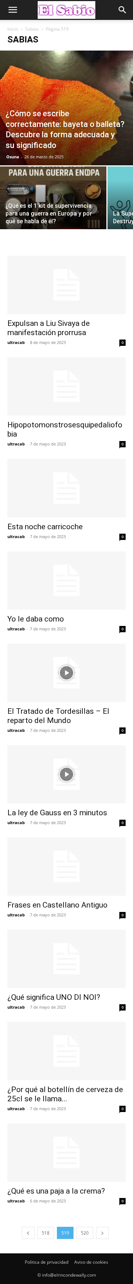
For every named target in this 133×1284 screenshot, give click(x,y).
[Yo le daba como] (66, 580)
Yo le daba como (35, 619)
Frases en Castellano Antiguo (57, 905)
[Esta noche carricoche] (66, 488)
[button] (12, 10)
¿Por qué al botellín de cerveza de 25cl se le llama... (65, 1094)
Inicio (12, 29)
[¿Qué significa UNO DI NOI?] (66, 959)
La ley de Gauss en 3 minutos (57, 812)
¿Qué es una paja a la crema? (56, 1191)
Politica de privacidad (46, 1262)
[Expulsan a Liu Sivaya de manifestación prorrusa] (66, 285)
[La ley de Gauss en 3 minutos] (66, 774)
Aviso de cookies (91, 1262)
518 (46, 1233)
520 (85, 1233)
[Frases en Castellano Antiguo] (66, 866)
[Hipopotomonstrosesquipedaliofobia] (66, 386)
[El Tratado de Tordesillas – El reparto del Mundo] (66, 673)
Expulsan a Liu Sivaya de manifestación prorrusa (48, 328)
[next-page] (102, 1233)
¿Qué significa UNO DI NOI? (53, 997)
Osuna (12, 156)
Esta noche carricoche (45, 526)
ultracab (16, 342)
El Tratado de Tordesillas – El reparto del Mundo (58, 716)
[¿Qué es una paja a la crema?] (66, 1152)
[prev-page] (28, 1233)
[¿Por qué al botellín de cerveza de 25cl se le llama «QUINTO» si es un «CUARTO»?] (66, 1051)
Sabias (32, 29)
